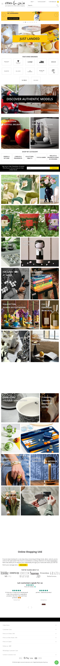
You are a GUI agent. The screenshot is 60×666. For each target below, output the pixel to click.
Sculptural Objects (30, 157)
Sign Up (54, 168)
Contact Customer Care (9, 654)
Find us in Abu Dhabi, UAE (10, 637)
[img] (30, 585)
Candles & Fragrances (18, 157)
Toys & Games (41, 157)
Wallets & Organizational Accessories (53, 157)
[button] (29, 607)
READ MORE (23, 565)
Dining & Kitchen (6, 157)
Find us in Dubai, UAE (9, 633)
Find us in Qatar (7, 641)
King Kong (45, 662)
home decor (54, 561)
